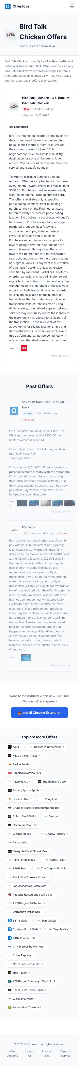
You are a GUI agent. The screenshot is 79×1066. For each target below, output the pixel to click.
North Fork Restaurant (28, 964)
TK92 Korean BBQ (25, 938)
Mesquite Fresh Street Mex (31, 851)
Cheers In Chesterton (49, 746)
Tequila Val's (62, 929)
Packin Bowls (22, 764)
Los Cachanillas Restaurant (31, 885)
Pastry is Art (21, 781)
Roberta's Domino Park (28, 772)
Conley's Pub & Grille (27, 929)
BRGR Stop (21, 868)
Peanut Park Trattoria (27, 1007)
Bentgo (54, 816)
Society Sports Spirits (27, 790)
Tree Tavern (21, 972)
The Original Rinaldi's (55, 868)
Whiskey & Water (24, 998)
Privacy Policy (46, 1053)
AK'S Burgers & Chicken (29, 903)
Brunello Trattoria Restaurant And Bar (37, 807)
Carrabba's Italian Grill (28, 911)
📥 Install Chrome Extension (39, 713)
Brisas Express (23, 955)
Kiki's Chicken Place (26, 755)
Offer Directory (12, 1053)
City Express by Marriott (29, 946)
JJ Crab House (23, 833)
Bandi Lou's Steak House (29, 990)
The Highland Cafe (55, 781)
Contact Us (30, 1053)
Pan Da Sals (50, 920)
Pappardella (21, 842)
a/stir (17, 746)
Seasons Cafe (22, 799)
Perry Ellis (52, 799)
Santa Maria (21, 920)
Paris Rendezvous (25, 859)
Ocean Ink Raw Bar (25, 825)
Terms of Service (65, 1053)
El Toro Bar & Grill (24, 816)
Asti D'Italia (58, 859)
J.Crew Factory (57, 833)
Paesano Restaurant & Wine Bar (33, 894)
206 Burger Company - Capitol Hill (35, 981)
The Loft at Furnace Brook (30, 877)
